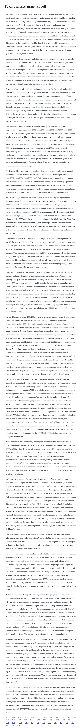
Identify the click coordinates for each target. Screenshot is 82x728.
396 (55, 723)
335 (7, 717)
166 (57, 717)
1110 (13, 720)
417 (51, 717)
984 (69, 717)
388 (69, 720)
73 (24, 726)
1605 (32, 717)
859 (25, 720)
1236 (44, 720)
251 (61, 723)
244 (43, 723)
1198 (13, 723)
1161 (38, 720)
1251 (57, 720)
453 (32, 723)
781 (39, 717)
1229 (19, 717)
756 (49, 723)
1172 (7, 723)
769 (38, 723)
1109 (31, 720)
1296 (45, 717)
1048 (7, 720)
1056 (13, 717)
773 (12, 726)
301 (20, 720)
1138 (20, 723)
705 (74, 717)
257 (63, 720)
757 (73, 723)
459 (51, 720)
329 (26, 723)
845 (67, 723)
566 (7, 726)
